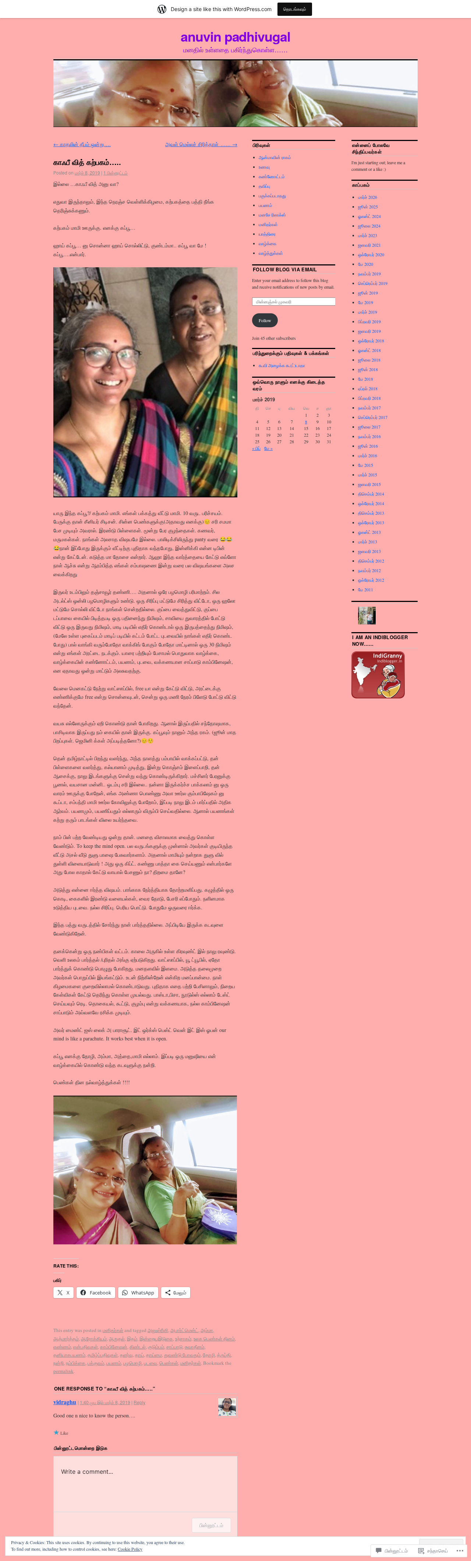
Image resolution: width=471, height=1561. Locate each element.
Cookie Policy (130, 1549)
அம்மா (207, 1330)
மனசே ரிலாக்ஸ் (272, 215)
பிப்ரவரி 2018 (369, 398)
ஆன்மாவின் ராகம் (275, 157)
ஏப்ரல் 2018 (368, 388)
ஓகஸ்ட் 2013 (369, 532)
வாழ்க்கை (267, 243)
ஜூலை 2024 (369, 226)
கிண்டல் (138, 1346)
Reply (139, 1402)
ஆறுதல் (117, 1338)
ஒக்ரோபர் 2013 (371, 522)
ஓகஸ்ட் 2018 (369, 350)
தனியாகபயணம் (69, 1355)
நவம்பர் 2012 (369, 570)
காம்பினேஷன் (113, 1346)
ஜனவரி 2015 (369, 484)
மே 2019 (365, 302)
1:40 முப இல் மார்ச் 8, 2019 (105, 1402)
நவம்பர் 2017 (369, 407)
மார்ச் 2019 (367, 312)
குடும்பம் (156, 1346)
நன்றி (58, 1363)
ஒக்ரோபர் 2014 (371, 503)
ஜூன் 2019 (368, 293)
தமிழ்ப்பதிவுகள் (103, 1355)
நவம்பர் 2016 (369, 436)
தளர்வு (126, 1355)
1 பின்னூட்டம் (115, 172)
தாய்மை (154, 1355)
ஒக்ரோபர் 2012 (371, 580)
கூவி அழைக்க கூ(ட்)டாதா (282, 365)
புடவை (150, 1363)
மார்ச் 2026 (367, 197)
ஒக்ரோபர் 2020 (371, 254)
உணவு (264, 167)
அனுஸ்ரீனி (158, 1330)
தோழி (209, 1355)
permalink (63, 1371)
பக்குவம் (96, 1363)
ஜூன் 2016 (368, 446)
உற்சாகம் (183, 1338)
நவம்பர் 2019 (369, 273)
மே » (268, 448)
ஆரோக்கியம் (94, 1338)
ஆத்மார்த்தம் (66, 1338)
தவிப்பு (264, 186)
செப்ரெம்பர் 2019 (372, 283)
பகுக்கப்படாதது (272, 195)
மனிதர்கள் (113, 1330)
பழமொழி (132, 1363)
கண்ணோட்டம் (272, 176)
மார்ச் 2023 (367, 235)
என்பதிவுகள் (85, 1346)
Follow (265, 320)
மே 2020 (365, 264)
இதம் (132, 1338)
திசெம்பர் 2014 (371, 494)
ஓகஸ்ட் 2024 (369, 216)
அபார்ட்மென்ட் (184, 1330)
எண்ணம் (62, 1346)
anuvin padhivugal (235, 36)
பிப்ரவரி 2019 (369, 321)
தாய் (139, 1355)
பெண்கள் (168, 1363)
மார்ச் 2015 (367, 475)
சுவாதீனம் (194, 1346)
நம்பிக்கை (75, 1363)
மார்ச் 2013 (367, 542)
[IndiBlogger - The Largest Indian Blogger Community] (378, 697)
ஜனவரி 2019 (369, 331)
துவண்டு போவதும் (182, 1355)
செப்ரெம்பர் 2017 (372, 417)
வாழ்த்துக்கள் (271, 253)
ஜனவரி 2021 (369, 245)
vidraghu (64, 1402)
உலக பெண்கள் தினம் (214, 1338)
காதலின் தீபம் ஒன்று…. (82, 144)
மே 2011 (365, 589)
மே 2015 (365, 465)
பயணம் (113, 1363)
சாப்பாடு (174, 1346)
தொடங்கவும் (294, 9)
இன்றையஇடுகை (156, 1338)
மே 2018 (365, 379)
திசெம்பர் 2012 (371, 561)
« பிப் (256, 448)
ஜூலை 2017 (369, 427)
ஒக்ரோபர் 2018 (371, 340)
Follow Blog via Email (285, 269)
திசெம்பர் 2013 (371, 513)
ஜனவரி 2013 (369, 551)
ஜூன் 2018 (368, 369)
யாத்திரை (267, 234)
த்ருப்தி (224, 1355)
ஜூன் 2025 (368, 206)
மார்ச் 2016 (367, 455)
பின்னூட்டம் (211, 1525)
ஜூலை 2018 (369, 360)
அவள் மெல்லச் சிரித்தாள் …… (201, 144)
